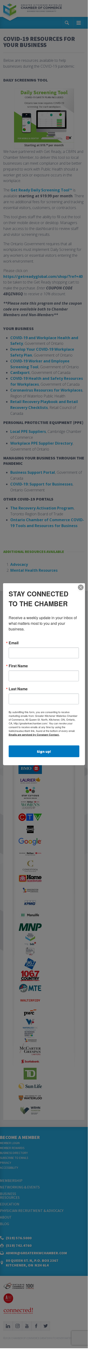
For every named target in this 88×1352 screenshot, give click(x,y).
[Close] (81, 587)
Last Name (18, 689)
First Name (18, 666)
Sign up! (44, 751)
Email (13, 643)
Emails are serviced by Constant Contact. (34, 734)
